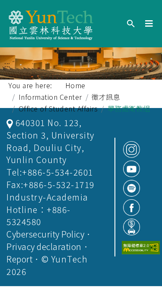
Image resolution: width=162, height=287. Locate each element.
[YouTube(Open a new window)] (131, 169)
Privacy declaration (44, 247)
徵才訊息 (106, 97)
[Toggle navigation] (149, 23)
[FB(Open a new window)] (131, 207)
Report (19, 259)
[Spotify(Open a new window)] (131, 188)
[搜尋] (131, 24)
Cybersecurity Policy (45, 234)
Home (75, 85)
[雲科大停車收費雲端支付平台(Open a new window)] (131, 227)
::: (7, 64)
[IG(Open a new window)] (131, 149)
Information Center (50, 97)
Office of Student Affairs (58, 108)
